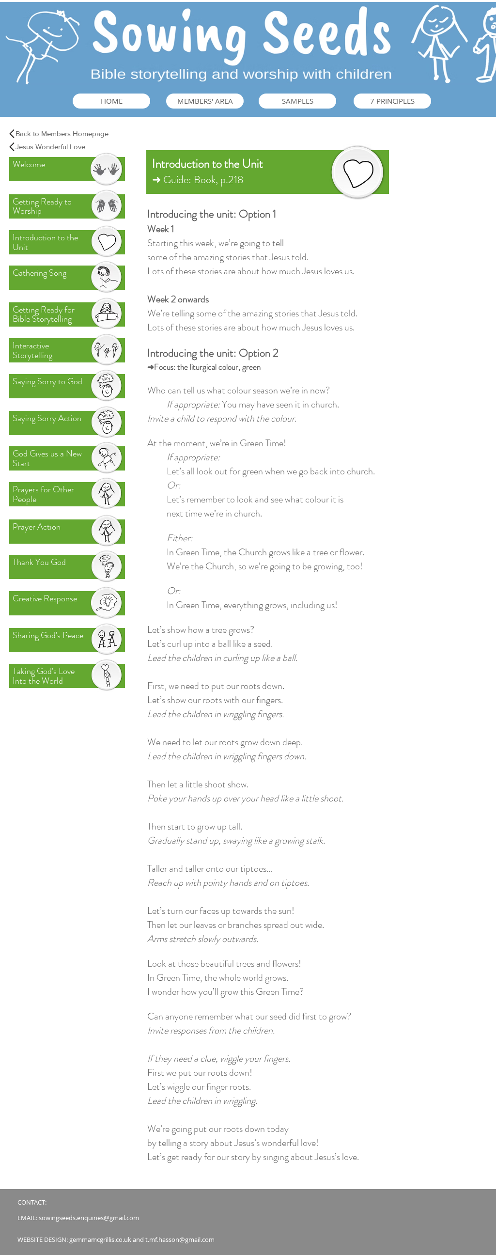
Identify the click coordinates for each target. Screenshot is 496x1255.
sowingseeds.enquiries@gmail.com (89, 1217)
